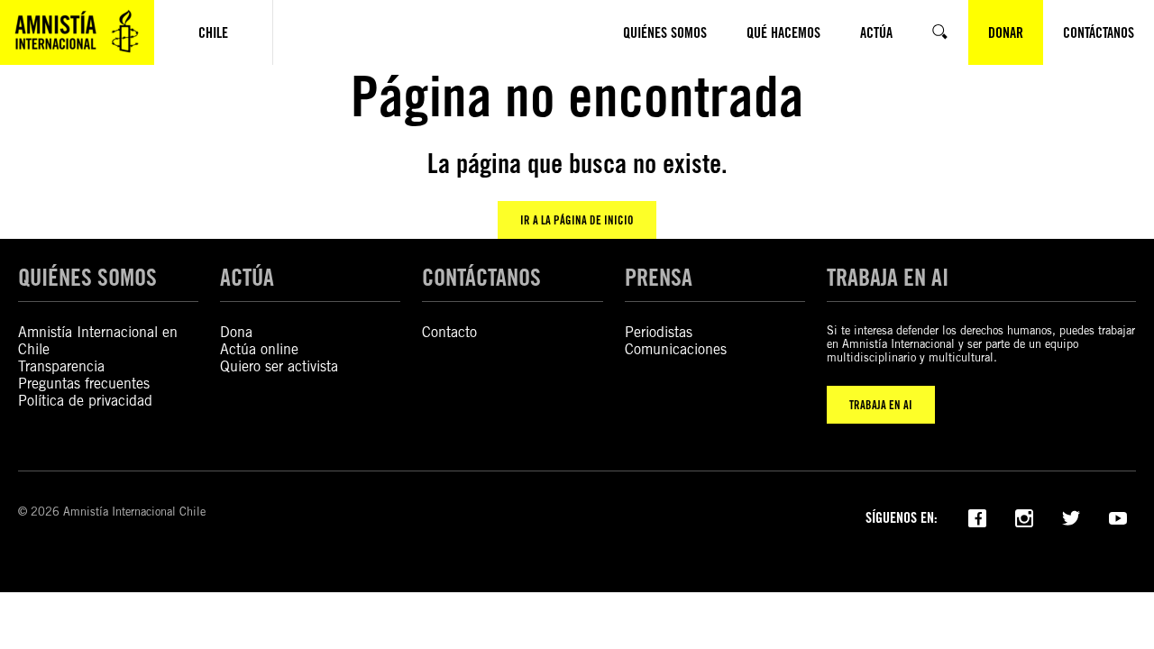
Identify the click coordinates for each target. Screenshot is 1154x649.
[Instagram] (1024, 516)
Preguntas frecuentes (84, 383)
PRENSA (658, 276)
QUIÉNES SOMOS (87, 276)
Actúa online (259, 349)
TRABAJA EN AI (880, 405)
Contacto (449, 332)
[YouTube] (1118, 516)
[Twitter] (1071, 516)
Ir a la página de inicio (577, 220)
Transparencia (61, 366)
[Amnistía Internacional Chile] (77, 32)
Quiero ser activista (279, 366)
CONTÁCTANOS (481, 276)
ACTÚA (247, 276)
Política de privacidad (85, 400)
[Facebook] (977, 516)
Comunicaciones (676, 349)
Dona (236, 332)
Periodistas (658, 332)
